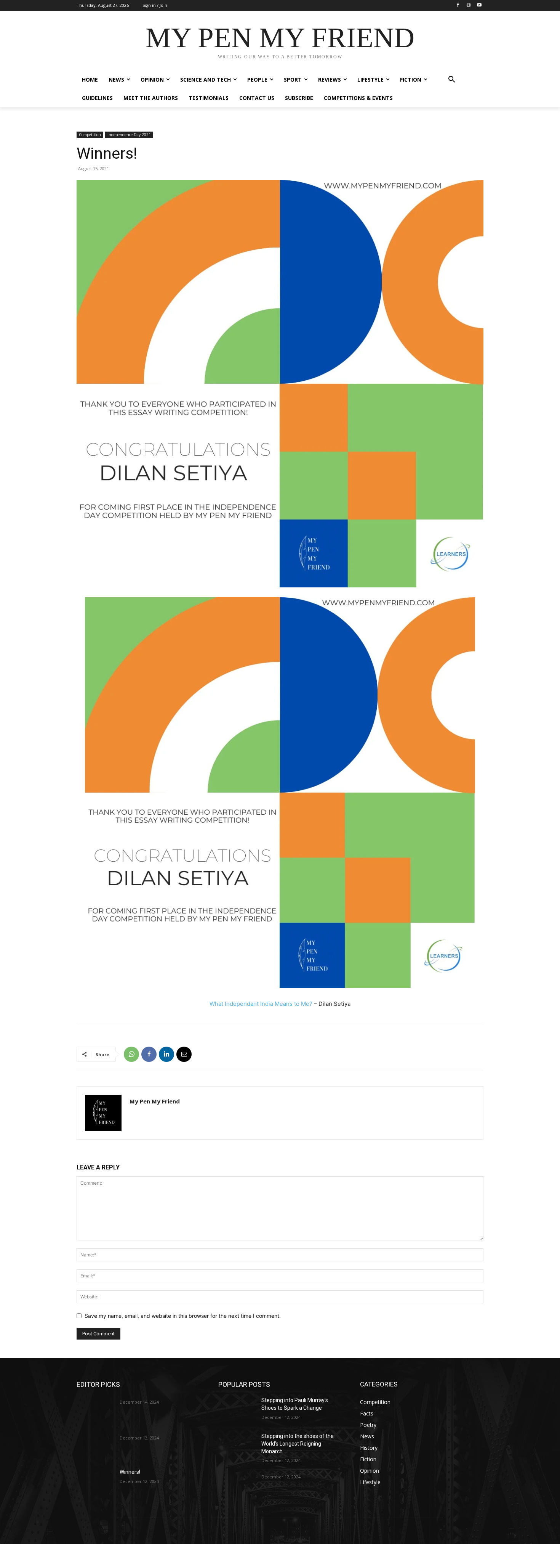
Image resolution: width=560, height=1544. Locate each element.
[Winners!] (95, 1481)
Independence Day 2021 (129, 134)
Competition (90, 134)
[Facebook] (458, 5)
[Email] (184, 1054)
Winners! (130, 1472)
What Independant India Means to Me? (261, 1003)
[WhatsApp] (131, 1054)
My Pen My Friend (155, 1101)
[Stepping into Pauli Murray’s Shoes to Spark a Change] (236, 1410)
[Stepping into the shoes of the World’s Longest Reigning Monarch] (236, 1446)
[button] (452, 80)
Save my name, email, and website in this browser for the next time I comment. (183, 1315)
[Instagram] (468, 5)
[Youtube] (479, 5)
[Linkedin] (166, 1054)
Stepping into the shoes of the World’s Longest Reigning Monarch (297, 1443)
